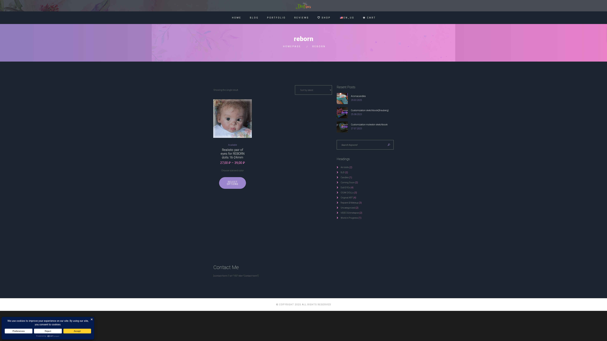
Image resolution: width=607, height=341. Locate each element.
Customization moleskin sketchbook (369, 124)
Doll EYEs (345, 187)
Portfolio (276, 17)
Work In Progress (349, 218)
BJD (343, 172)
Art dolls (345, 167)
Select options (232, 183)
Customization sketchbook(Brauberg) (370, 110)
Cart (371, 17)
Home (236, 17)
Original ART (347, 197)
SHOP (326, 17)
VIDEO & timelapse (350, 213)
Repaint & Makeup (349, 202)
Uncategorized (348, 207)
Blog (254, 17)
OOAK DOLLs (347, 192)
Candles (345, 177)
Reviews (301, 17)
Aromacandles (358, 96)
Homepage (292, 46)
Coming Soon (348, 182)
